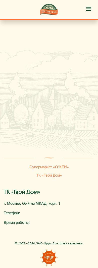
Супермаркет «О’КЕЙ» (49, 167)
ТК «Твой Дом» (49, 175)
